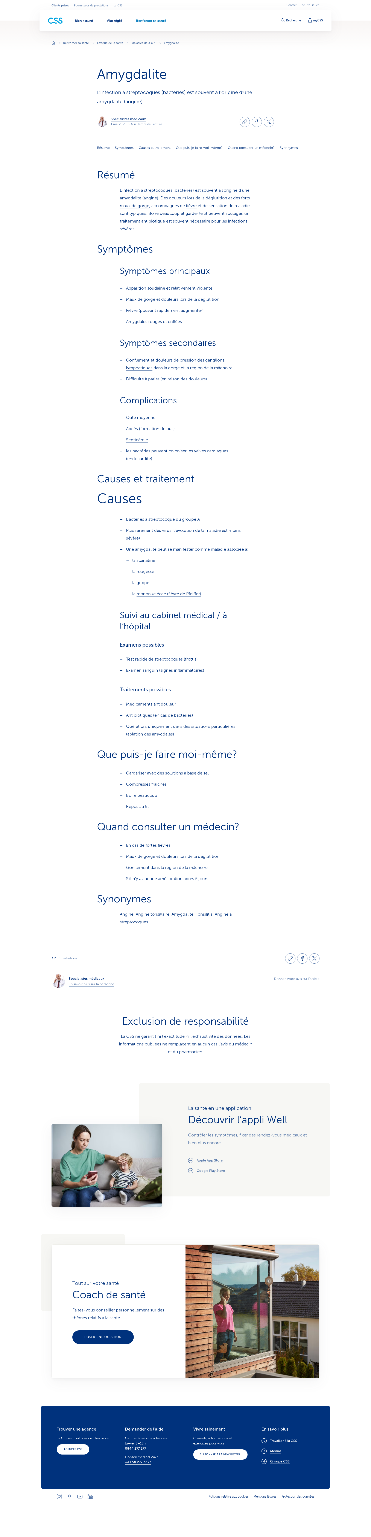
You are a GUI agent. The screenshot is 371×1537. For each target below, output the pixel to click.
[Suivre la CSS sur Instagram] (59, 1496)
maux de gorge (134, 205)
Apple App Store (210, 1160)
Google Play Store (211, 1171)
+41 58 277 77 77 (138, 1462)
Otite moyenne (140, 417)
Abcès (132, 428)
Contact (291, 5)
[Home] (53, 43)
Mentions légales (265, 1496)
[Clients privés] (55, 21)
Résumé (103, 148)
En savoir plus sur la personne (91, 984)
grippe (143, 582)
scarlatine (146, 560)
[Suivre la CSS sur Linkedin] (90, 1496)
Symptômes (124, 148)
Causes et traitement (155, 148)
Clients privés (60, 5)
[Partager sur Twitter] (269, 122)
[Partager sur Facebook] (257, 122)
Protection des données (297, 1496)
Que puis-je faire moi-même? (199, 148)
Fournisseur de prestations (91, 5)
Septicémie (137, 439)
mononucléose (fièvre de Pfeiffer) (169, 593)
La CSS (118, 5)
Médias (275, 1451)
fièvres (164, 845)
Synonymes (289, 148)
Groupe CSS (280, 1461)
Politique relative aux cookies (228, 1496)
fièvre (191, 205)
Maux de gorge (140, 299)
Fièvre (132, 310)
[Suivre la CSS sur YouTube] (79, 1496)
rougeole (145, 571)
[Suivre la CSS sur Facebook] (69, 1496)
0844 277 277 (135, 1448)
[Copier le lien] (245, 122)
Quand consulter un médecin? (251, 148)
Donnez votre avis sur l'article (296, 979)
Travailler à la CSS (283, 1441)
